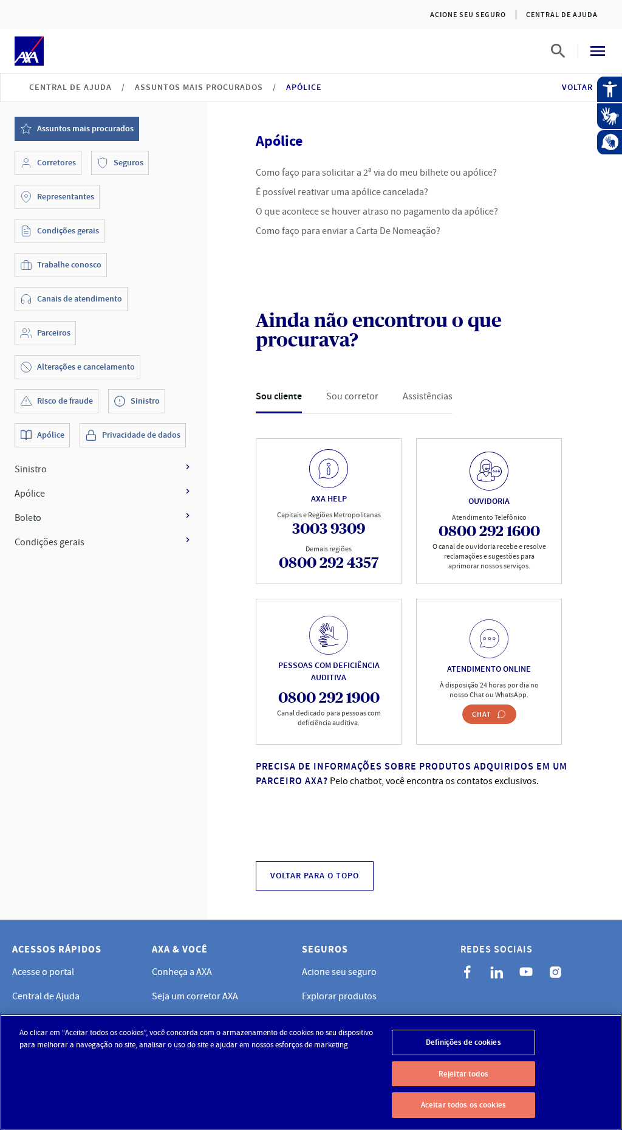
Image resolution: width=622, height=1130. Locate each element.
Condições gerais (49, 542)
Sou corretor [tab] (352, 396)
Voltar (577, 87)
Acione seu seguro (468, 14)
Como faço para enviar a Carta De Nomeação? (348, 231)
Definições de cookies (463, 1042)
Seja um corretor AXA (195, 996)
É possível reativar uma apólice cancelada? (342, 192)
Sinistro (31, 469)
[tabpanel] (414, 598)
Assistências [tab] (428, 396)
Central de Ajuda (562, 14)
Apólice (30, 493)
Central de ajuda (70, 87)
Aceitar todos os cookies (463, 1105)
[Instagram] (555, 972)
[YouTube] (526, 972)
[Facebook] (467, 972)
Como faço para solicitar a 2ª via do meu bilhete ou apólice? (376, 173)
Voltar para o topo (314, 875)
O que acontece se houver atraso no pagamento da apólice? (377, 211)
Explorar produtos (339, 996)
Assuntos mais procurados (199, 87)
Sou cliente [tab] (279, 396)
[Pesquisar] (558, 51)
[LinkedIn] (497, 972)
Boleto (28, 518)
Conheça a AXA (182, 972)
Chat (481, 714)
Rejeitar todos (463, 1074)
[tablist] (354, 396)
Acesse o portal (43, 972)
